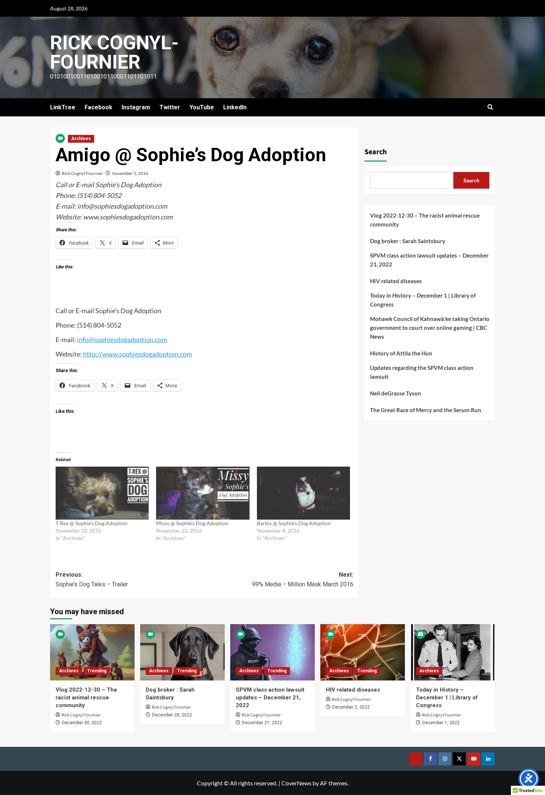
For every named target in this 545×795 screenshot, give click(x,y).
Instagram (136, 107)
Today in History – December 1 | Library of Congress (423, 300)
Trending (96, 670)
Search (375, 152)
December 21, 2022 (262, 722)
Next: (302, 579)
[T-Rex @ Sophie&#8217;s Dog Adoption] (102, 493)
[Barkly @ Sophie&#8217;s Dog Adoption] (303, 493)
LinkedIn (235, 107)
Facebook (98, 107)
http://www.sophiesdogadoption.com (137, 354)
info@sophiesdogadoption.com (122, 339)
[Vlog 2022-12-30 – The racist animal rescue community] (92, 652)
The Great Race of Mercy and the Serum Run (425, 410)
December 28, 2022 (172, 715)
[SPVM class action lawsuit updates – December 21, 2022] (272, 652)
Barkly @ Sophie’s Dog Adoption (294, 523)
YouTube (201, 107)
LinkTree (62, 107)
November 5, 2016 (130, 173)
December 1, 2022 (441, 722)
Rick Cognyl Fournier (82, 173)
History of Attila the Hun (401, 353)
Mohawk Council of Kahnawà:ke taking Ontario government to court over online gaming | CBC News (429, 327)
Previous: (92, 579)
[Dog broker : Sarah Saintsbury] (182, 652)
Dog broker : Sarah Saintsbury (407, 241)
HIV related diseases (396, 281)
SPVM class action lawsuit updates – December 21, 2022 (429, 260)
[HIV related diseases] (362, 652)
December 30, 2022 (82, 722)
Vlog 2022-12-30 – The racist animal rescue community (425, 220)
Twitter (169, 107)
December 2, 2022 (351, 707)
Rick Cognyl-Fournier (114, 52)
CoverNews (296, 782)
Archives (81, 138)
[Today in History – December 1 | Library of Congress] (452, 652)
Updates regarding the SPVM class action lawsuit (421, 372)
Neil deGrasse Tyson (395, 393)
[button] (490, 107)
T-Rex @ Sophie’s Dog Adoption (92, 523)
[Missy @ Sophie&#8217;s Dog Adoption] (202, 493)
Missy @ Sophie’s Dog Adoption (192, 523)
